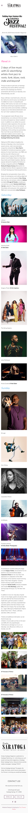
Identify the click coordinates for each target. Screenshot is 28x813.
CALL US (19, 797)
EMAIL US (9, 797)
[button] (2, 5)
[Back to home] (14, 5)
